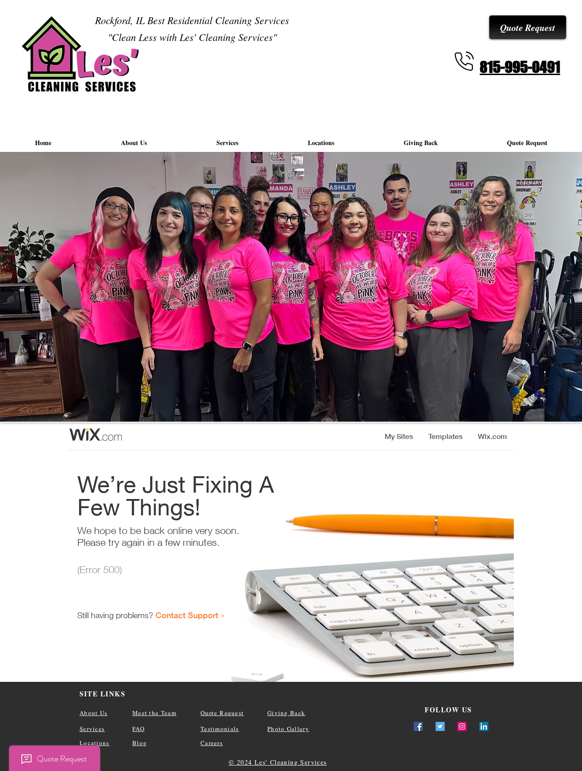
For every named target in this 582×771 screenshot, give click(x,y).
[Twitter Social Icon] (440, 726)
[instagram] (462, 726)
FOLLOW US (448, 710)
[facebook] (418, 726)
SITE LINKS (102, 694)
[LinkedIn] (483, 726)
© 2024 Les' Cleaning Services (278, 762)
